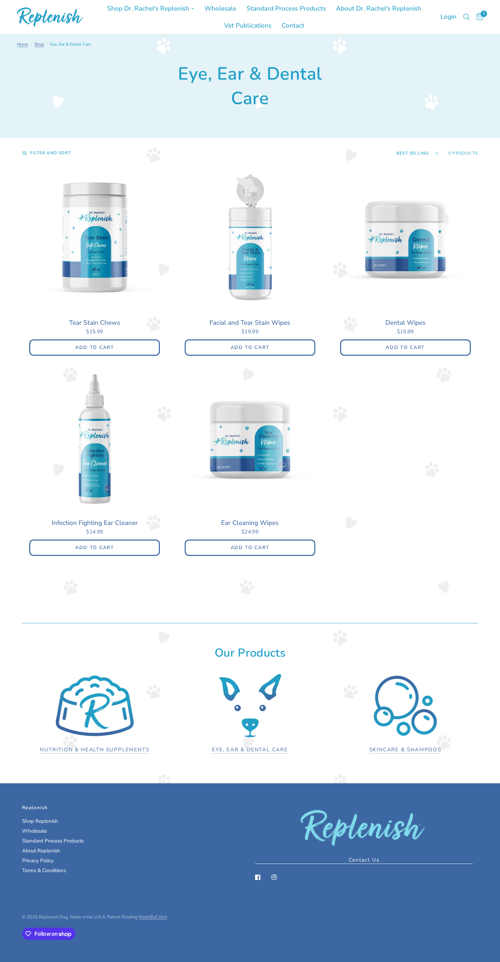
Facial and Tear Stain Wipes (250, 322)
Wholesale (220, 8)
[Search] (466, 17)
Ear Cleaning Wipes (250, 522)
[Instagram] (278, 877)
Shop (39, 44)
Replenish (35, 807)
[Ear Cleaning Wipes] (250, 438)
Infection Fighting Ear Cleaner (95, 522)
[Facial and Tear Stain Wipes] (250, 238)
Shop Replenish (40, 821)
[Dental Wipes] (405, 238)
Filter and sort (50, 153)
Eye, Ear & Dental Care (250, 750)
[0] (478, 17)
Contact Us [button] (364, 860)
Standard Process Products (286, 8)
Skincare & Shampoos (405, 750)
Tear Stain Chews (94, 322)
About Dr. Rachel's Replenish (378, 8)
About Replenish (41, 850)
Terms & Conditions (44, 870)
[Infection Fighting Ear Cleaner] (94, 438)
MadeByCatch (153, 917)
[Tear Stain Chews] (94, 238)
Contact (293, 25)
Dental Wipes (405, 322)
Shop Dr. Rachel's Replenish (148, 8)
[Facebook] (262, 877)
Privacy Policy (38, 860)
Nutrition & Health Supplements (94, 750)
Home (22, 44)
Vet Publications (247, 25)
